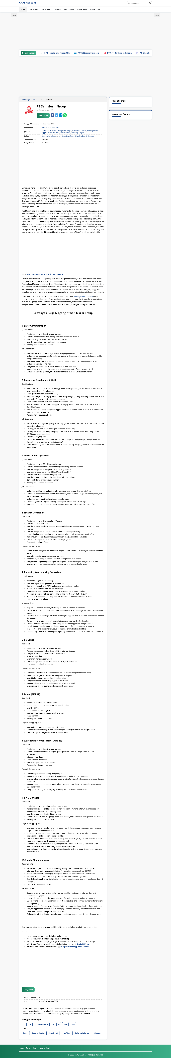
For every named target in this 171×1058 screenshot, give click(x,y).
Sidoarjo (91, 136)
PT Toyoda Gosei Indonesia (98, 53)
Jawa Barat (62, 136)
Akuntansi (45, 131)
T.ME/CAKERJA (83, 944)
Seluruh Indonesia (81, 136)
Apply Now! (43, 115)
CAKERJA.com (27, 2)
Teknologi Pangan (77, 133)
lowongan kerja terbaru (83, 296)
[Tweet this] (56, 115)
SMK (57, 127)
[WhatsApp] (65, 115)
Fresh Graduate (41, 1024)
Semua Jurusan (92, 131)
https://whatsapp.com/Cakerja (75, 947)
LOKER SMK (33, 9)
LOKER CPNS (95, 9)
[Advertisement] (162, 52)
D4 (45, 127)
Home (23, 9)
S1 (48, 127)
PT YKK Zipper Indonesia (67, 53)
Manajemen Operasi (79, 131)
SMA (53, 127)
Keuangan (67, 131)
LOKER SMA (45, 9)
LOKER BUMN (68, 9)
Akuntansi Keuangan (56, 131)
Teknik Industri (65, 133)
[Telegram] (60, 115)
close (14, 15)
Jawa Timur (70, 136)
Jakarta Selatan (52, 136)
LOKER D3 (56, 9)
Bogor (44, 136)
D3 (43, 127)
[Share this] (52, 115)
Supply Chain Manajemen (50, 133)
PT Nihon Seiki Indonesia (129, 53)
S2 (50, 127)
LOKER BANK (82, 9)
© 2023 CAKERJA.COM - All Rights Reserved (85, 1055)
